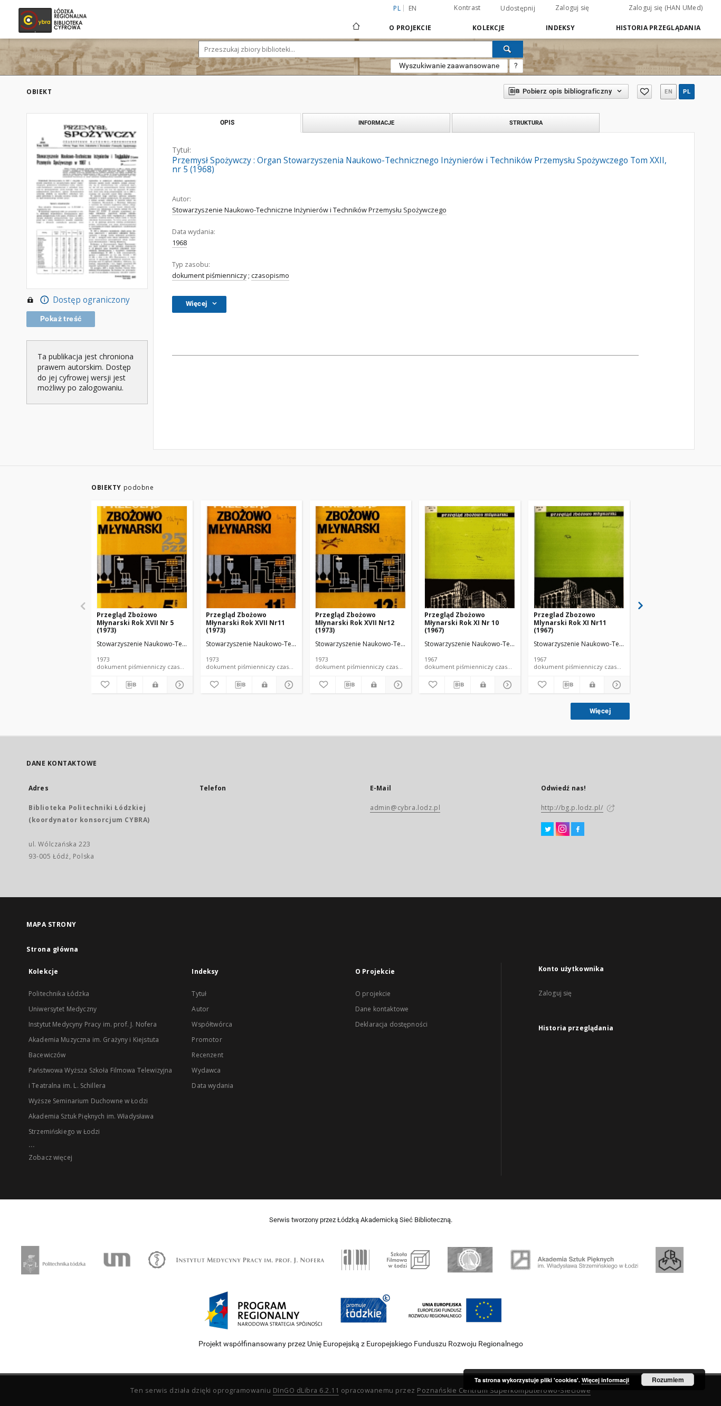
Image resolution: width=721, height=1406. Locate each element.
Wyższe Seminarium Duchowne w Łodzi (88, 1100)
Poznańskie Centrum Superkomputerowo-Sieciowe (504, 1390)
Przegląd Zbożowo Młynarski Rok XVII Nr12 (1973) (354, 622)
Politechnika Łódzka (59, 993)
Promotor (207, 1039)
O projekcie (373, 993)
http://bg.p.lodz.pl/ (572, 807)
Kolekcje (488, 27)
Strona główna (52, 949)
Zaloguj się (572, 7)
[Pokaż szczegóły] (178, 685)
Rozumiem (668, 1379)
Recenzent (207, 1054)
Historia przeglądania (658, 27)
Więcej (600, 711)
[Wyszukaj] (507, 49)
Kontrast (467, 7)
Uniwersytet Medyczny (63, 1008)
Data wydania (212, 1085)
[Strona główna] (356, 21)
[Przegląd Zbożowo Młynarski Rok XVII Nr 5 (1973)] (142, 557)
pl (686, 91)
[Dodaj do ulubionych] (644, 92)
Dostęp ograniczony (91, 299)
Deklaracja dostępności (391, 1024)
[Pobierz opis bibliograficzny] (130, 685)
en (413, 8)
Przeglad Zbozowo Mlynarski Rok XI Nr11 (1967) (570, 622)
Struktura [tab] (526, 122)
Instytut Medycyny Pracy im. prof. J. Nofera (93, 1024)
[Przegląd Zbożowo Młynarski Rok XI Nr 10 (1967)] (470, 557)
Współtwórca (212, 1024)
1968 (179, 242)
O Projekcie (410, 27)
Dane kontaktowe (382, 1008)
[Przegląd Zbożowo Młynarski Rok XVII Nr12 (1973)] (360, 557)
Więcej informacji (605, 1380)
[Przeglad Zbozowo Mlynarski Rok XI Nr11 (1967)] (579, 557)
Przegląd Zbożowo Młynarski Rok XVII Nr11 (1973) (245, 622)
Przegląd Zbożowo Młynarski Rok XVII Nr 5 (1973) (135, 622)
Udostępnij (517, 8)
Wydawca (206, 1070)
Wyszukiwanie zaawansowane (449, 65)
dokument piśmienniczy (209, 275)
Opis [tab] (227, 122)
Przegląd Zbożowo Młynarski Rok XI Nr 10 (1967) (461, 622)
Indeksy (560, 27)
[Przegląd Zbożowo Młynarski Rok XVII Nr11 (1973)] (251, 557)
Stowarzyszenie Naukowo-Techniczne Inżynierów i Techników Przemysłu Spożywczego (309, 210)
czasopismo (270, 275)
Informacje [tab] (376, 122)
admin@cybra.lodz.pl (405, 807)
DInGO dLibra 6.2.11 (306, 1390)
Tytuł (199, 993)
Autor (200, 1008)
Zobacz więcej (50, 1157)
